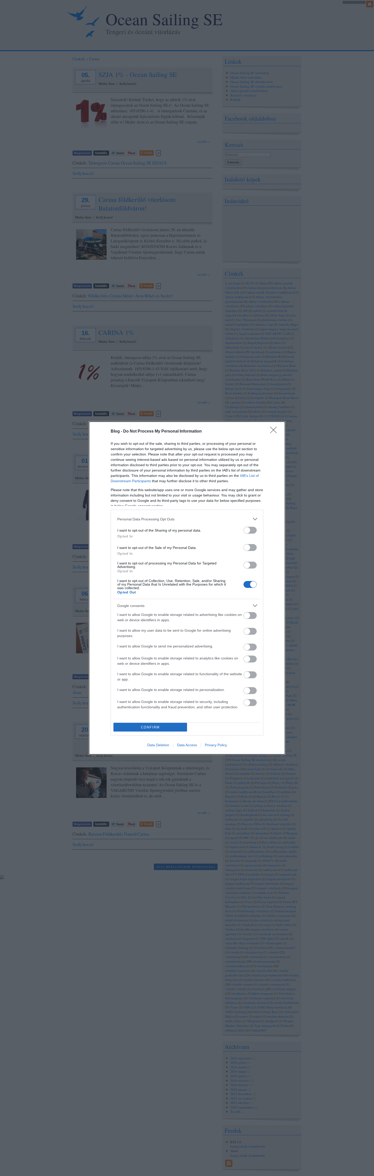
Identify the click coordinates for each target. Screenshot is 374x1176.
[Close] (275, 431)
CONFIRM (150, 727)
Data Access (187, 745)
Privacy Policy (216, 745)
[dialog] (187, 588)
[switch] (250, 530)
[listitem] (187, 519)
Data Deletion (158, 745)
